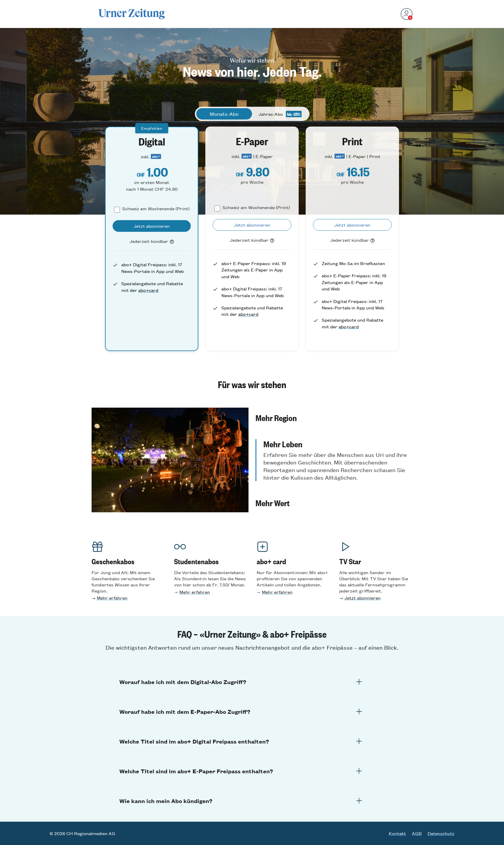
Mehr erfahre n (194, 592)
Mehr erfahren (112, 598)
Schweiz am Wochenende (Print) (156, 208)
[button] (334, 418)
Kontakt (397, 833)
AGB (417, 833)
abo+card (148, 290)
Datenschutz (441, 833)
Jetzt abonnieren (362, 598)
